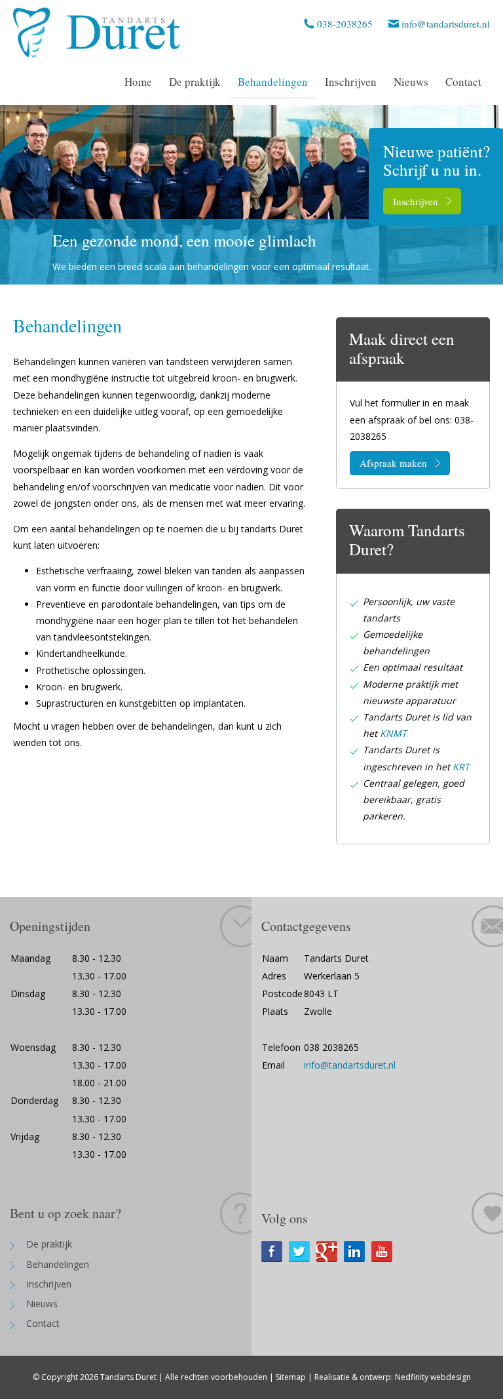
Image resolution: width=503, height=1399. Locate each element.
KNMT (393, 733)
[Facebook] (275, 1251)
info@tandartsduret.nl (445, 23)
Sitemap (291, 1377)
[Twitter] (302, 1251)
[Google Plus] (330, 1251)
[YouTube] (385, 1251)
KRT (461, 766)
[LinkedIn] (357, 1251)
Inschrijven (415, 201)
